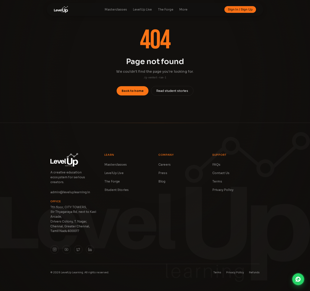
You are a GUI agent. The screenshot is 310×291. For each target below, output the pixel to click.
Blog (162, 181)
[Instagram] (54, 249)
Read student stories (172, 91)
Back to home (132, 91)
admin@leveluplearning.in (70, 192)
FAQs (216, 164)
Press (162, 173)
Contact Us (220, 173)
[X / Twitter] (78, 249)
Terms (217, 181)
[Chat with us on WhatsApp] (298, 279)
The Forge (112, 181)
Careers (164, 164)
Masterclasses (115, 164)
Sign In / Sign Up (240, 9)
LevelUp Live (114, 173)
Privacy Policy (222, 190)
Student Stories (116, 190)
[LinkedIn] (90, 249)
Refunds (254, 272)
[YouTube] (66, 249)
